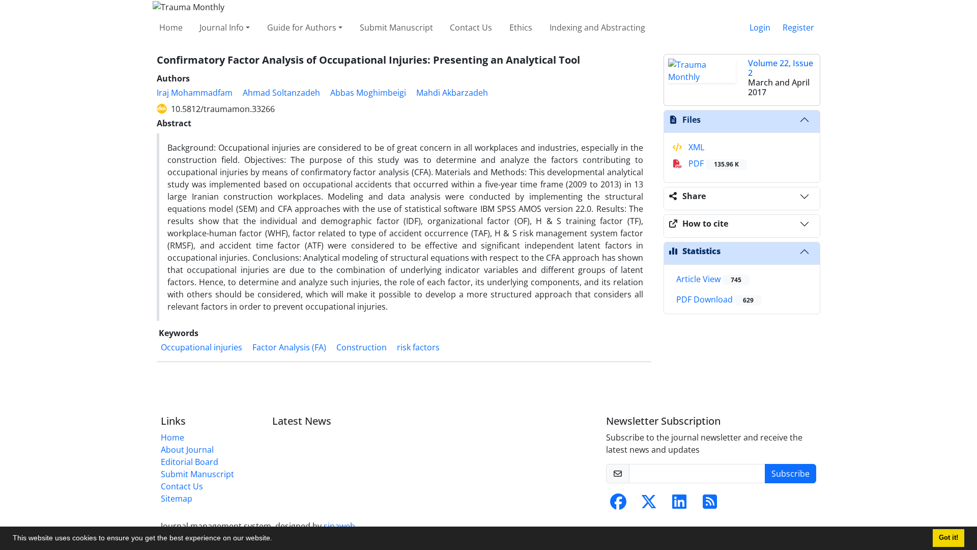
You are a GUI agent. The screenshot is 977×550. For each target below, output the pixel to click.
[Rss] (710, 504)
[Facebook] (618, 504)
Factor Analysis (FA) (289, 347)
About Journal (187, 449)
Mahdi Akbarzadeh (452, 92)
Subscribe (790, 473)
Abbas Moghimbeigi (368, 92)
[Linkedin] (679, 504)
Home (171, 27)
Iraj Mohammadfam (195, 92)
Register (798, 27)
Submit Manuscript (396, 27)
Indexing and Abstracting (597, 27)
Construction (361, 347)
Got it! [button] (948, 537)
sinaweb (339, 526)
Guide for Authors (301, 27)
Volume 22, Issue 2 (780, 68)
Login (760, 27)
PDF (712, 163)
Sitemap (176, 498)
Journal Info (221, 27)
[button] (275, 539)
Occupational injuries (201, 347)
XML (695, 147)
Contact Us (471, 27)
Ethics (520, 27)
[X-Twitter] (649, 504)
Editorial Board (189, 462)
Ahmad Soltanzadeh (281, 92)
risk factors (418, 347)
